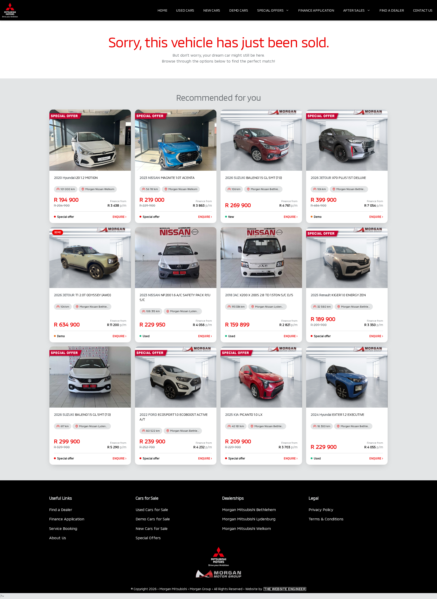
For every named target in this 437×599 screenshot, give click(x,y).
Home (162, 10)
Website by (275, 589)
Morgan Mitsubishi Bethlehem (249, 509)
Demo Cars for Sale (153, 518)
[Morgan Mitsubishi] (10, 10)
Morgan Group (200, 589)
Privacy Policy (321, 509)
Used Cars (185, 10)
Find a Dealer (391, 10)
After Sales (354, 10)
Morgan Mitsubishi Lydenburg (248, 518)
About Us (57, 537)
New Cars (211, 10)
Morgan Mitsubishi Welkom (246, 528)
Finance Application (316, 10)
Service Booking (63, 528)
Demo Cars (238, 10)
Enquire (119, 216)
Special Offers (270, 10)
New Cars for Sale (152, 528)
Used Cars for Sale (152, 509)
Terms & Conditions (326, 518)
